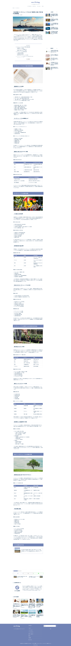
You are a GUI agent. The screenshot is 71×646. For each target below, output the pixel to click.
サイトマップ (44, 643)
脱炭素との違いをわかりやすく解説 (21, 50)
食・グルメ (30, 639)
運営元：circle (49, 643)
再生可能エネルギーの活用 (20, 57)
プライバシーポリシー (39, 643)
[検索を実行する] (56, 626)
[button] (18, 573)
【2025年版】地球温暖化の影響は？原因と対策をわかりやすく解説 (31, 549)
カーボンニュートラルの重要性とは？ (22, 49)
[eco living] (35, 2)
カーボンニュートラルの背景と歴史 (21, 51)
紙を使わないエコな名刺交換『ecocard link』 (25, 643)
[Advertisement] (28, 562)
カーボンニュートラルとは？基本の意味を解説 (23, 46)
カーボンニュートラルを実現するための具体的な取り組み (24, 56)
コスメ (30, 628)
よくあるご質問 (34, 643)
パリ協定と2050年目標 (20, 52)
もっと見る (28, 59)
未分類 (30, 637)
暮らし (30, 635)
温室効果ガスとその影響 (20, 48)
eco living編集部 (17, 590)
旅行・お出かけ (31, 633)
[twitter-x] (50, 628)
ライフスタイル (31, 631)
